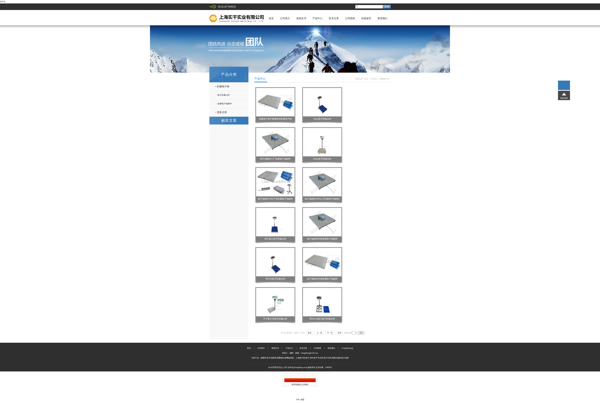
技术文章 (334, 18)
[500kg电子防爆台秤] (322, 142)
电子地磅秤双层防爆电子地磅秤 (322, 239)
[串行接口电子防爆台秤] (275, 222)
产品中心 (317, 18)
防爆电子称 (384, 79)
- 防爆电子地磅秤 (224, 103)
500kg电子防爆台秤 (322, 159)
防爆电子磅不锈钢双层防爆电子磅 (275, 119)
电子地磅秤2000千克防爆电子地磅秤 (275, 199)
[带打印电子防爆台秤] (275, 262)
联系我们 (383, 18)
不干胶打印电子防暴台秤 (275, 319)
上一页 (319, 333)
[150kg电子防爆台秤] (322, 102)
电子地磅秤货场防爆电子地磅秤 (322, 279)
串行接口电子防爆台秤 (275, 239)
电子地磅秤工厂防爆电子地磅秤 (275, 159)
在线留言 (366, 18)
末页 (339, 333)
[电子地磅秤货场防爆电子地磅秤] (322, 262)
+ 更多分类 (221, 112)
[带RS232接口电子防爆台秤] (322, 302)
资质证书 (301, 18)
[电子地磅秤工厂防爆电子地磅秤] (275, 142)
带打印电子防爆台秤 (275, 279)
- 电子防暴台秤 (223, 95)
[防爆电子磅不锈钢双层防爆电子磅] (275, 102)
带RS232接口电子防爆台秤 (322, 319)
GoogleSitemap (347, 348)
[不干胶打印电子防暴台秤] (275, 302)
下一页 (330, 333)
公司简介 (285, 18)
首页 (271, 18)
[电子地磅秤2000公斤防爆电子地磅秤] (322, 182)
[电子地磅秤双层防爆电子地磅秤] (322, 222)
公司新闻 (350, 18)
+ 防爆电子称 (222, 86)
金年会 (3, 1)
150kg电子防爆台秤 (322, 119)
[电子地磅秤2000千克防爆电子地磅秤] (275, 182)
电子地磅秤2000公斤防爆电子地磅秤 (322, 199)
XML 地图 (300, 399)
